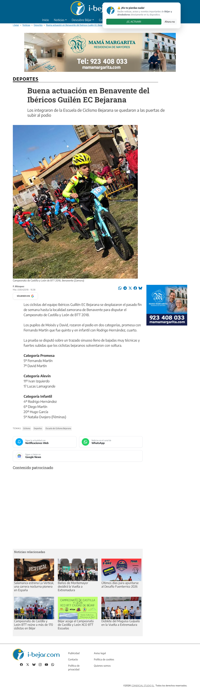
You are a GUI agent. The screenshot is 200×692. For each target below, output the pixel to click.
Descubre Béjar (82, 20)
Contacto (73, 659)
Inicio (45, 20)
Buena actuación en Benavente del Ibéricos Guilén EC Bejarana (76, 25)
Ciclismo (26, 428)
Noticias (59, 20)
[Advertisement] (78, 510)
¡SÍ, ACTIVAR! (134, 21)
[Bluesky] (34, 664)
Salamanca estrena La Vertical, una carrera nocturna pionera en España (34, 586)
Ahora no (170, 21)
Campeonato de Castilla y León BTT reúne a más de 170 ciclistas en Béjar (33, 624)
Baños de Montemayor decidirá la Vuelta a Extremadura (73, 586)
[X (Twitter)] (28, 664)
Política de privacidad (74, 667)
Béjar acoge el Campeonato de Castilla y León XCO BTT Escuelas (76, 624)
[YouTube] (46, 664)
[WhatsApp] (53, 664)
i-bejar (16, 25)
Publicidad (74, 653)
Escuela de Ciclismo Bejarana (58, 428)
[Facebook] (21, 664)
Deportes (38, 25)
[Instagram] (40, 664)
